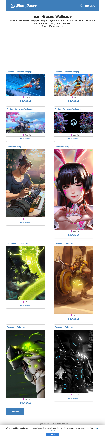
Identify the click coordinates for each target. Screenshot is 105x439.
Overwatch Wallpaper (16, 146)
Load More (15, 411)
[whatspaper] (24, 5)
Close (52, 434)
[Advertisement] (52, 48)
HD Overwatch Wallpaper (17, 243)
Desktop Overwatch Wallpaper (20, 71)
